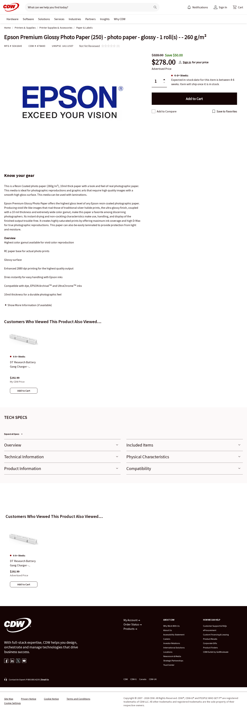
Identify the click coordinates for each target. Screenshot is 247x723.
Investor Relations (171, 643)
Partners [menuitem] (90, 19)
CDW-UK (153, 679)
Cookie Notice (51, 698)
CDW (126, 679)
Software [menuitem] (28, 19)
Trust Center (168, 665)
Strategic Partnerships (173, 660)
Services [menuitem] (59, 19)
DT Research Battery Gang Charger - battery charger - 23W (23, 563)
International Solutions (174, 647)
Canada (142, 679)
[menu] (197, 7)
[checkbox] (153, 111)
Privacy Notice (28, 698)
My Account (131, 620)
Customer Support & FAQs (215, 626)
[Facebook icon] (6, 661)
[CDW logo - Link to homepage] (10, 7)
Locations (167, 652)
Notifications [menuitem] (200, 7)
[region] (123, 364)
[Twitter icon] (18, 661)
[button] (238, 7)
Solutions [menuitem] (44, 19)
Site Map (8, 698)
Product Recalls (210, 639)
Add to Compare (166, 111)
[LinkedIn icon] (12, 661)
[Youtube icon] (24, 661)
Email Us (45, 679)
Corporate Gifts (210, 643)
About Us (167, 630)
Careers (166, 639)
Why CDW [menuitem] (119, 19)
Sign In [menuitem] (223, 7)
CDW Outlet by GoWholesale (215, 652)
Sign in (187, 62)
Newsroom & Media (172, 656)
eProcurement (209, 630)
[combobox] (86, 7)
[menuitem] (189, 7)
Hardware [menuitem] (12, 19)
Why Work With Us (171, 626)
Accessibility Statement (173, 634)
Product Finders (210, 647)
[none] (12, 19)
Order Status (132, 624)
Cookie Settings (12, 703)
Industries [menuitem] (75, 19)
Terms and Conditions (78, 698)
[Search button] (155, 7)
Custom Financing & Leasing (216, 634)
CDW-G (133, 679)
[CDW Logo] (10, 7)
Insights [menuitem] (105, 19)
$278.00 (164, 62)
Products (129, 628)
